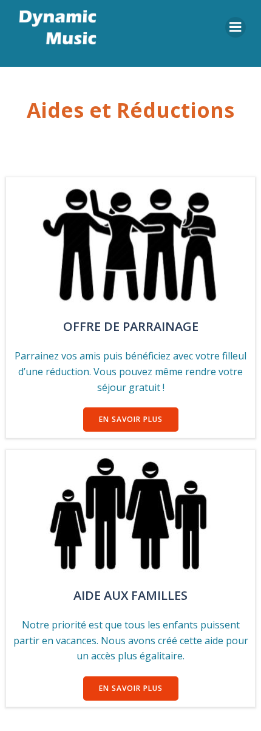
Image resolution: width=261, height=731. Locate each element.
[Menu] (235, 27)
